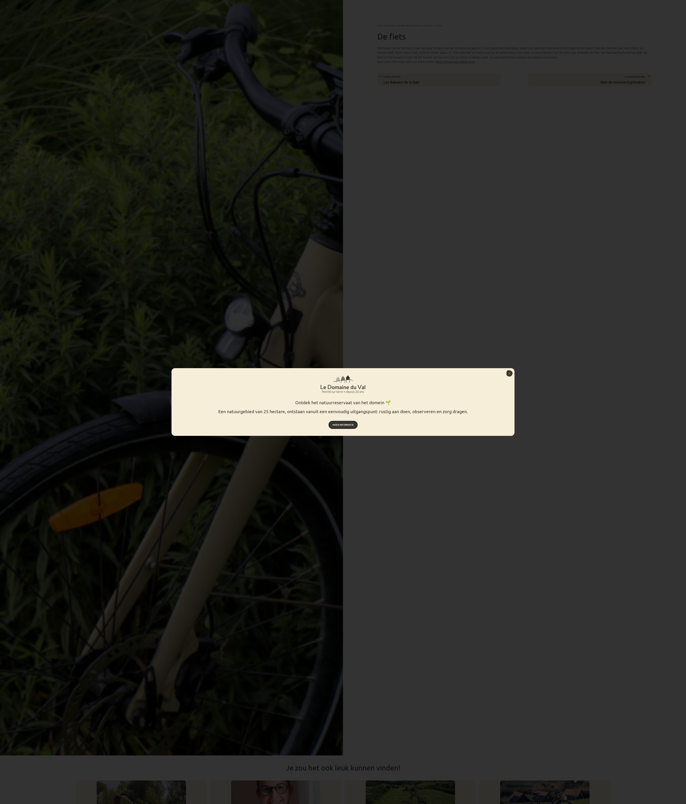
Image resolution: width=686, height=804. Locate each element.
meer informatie (343, 425)
